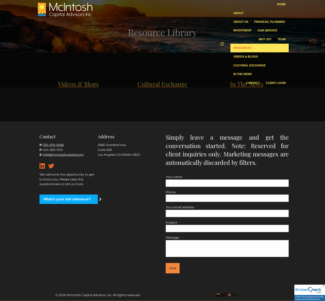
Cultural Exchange (249, 65)
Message (188, 237)
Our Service (267, 30)
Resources (242, 47)
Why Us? (265, 39)
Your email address (196, 207)
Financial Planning (269, 21)
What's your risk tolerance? (67, 199)
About (238, 13)
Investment (242, 30)
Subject (187, 222)
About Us (240, 21)
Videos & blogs (245, 56)
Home (281, 4)
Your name (189, 177)
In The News (242, 74)
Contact (253, 82)
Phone (186, 192)
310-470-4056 (53, 145)
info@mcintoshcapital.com (63, 155)
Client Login (276, 82)
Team (282, 39)
